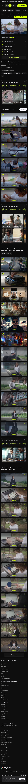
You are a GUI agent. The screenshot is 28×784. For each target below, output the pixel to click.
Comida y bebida (4, 671)
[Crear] (6, 5)
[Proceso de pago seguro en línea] (14, 600)
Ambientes (3, 695)
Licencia (2, 771)
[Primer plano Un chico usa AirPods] (14, 195)
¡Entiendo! (22, 779)
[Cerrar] (26, 1)
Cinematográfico (4, 690)
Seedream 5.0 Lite (4, 745)
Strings (2, 697)
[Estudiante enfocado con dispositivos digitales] (14, 510)
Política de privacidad (10, 771)
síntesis (2, 683)
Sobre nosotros (4, 753)
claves (2, 687)
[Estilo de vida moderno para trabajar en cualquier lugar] (14, 540)
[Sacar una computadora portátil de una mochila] (14, 180)
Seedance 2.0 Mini (4, 740)
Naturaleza (3, 662)
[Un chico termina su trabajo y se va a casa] (14, 165)
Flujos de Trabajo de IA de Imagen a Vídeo (9, 726)
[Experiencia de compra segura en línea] (14, 570)
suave (2, 692)
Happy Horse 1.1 (4, 747)
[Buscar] (9, 5)
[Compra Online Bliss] (14, 495)
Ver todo (24, 10)
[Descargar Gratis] (25, 125)
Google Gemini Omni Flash (6, 742)
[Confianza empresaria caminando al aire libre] (14, 480)
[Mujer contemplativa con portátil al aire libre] (14, 414)
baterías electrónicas (5, 685)
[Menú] (2, 5)
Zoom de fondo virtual (5, 678)
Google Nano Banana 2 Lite (6, 737)
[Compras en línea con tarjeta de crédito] (14, 585)
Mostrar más (3, 65)
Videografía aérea (4, 669)
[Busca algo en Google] (14, 135)
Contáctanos (3, 763)
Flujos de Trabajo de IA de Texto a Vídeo (9, 725)
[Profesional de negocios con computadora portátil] (14, 429)
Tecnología (3, 676)
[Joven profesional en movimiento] (14, 399)
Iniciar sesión (22, 5)
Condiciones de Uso (20, 771)
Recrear (14, 125)
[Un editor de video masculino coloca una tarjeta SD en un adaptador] (14, 150)
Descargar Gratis (19, 16)
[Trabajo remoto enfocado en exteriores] (14, 384)
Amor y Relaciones (4, 666)
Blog (2, 758)
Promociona (3, 761)
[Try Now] (25, 1)
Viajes (2, 673)
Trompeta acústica (4, 699)
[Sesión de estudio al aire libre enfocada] (14, 645)
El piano (2, 688)
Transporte (3, 674)
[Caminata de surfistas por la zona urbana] (14, 264)
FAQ (2, 759)
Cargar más (14, 655)
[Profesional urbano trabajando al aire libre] (14, 369)
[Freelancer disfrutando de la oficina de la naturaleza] (14, 525)
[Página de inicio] (6, 768)
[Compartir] (11, 17)
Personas (3, 664)
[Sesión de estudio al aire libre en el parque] (14, 630)
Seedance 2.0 (3, 735)
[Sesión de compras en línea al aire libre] (14, 615)
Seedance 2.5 (3, 732)
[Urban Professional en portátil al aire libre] (14, 354)
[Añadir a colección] (8, 17)
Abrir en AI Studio (15, 57)
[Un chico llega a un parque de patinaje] (14, 120)
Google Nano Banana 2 (5, 733)
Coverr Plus (3, 754)
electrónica (3, 694)
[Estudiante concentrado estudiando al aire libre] (14, 555)
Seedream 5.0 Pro (4, 744)
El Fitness (3, 668)
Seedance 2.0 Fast (4, 739)
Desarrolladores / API (5, 756)
